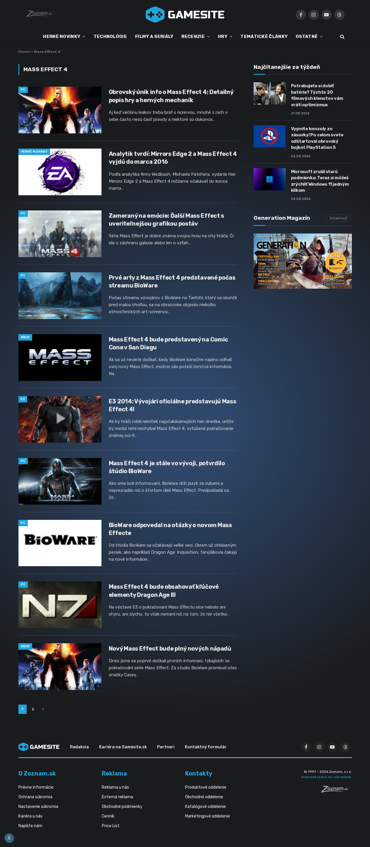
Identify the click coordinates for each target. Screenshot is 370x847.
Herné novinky (34, 152)
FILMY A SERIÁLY (154, 36)
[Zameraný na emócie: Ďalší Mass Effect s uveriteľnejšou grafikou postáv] (59, 233)
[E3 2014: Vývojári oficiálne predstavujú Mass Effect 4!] (59, 419)
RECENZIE (192, 36)
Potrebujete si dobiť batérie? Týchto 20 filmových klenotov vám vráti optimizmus (317, 95)
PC (23, 90)
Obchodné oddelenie (204, 796)
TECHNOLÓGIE (110, 36)
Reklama (114, 773)
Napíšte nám (30, 825)
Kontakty (198, 773)
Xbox (25, 337)
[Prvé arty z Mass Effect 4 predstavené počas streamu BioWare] (59, 295)
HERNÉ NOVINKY (61, 36)
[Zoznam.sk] (336, 791)
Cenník (108, 816)
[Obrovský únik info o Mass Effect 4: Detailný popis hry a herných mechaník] (59, 110)
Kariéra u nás (30, 816)
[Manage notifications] (9, 838)
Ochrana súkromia (35, 796)
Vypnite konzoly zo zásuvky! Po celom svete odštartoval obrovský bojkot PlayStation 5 (317, 138)
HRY (222, 36)
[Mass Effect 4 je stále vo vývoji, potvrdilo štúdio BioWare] (59, 481)
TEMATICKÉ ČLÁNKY (264, 36)
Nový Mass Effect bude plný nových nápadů (170, 648)
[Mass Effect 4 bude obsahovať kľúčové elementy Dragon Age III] (59, 604)
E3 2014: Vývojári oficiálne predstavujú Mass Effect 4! (172, 405)
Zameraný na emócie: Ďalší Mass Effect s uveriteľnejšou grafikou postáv (166, 219)
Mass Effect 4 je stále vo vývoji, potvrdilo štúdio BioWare (167, 467)
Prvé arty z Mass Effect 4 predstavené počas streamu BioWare (172, 281)
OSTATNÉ (307, 36)
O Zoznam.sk (37, 773)
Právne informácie (36, 787)
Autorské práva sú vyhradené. (326, 777)
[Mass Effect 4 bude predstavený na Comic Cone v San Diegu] (59, 357)
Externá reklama (117, 796)
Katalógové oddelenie (205, 806)
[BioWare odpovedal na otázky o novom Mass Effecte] (59, 543)
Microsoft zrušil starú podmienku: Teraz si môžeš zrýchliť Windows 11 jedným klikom (320, 181)
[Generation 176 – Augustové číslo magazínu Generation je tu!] (303, 261)
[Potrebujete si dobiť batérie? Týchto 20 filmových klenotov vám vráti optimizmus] (270, 93)
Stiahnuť (338, 218)
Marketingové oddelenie (207, 816)
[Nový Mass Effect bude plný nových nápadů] (59, 666)
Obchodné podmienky (122, 806)
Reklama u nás (115, 787)
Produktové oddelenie (205, 787)
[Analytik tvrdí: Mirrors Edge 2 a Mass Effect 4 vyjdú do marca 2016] (59, 172)
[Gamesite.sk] (185, 14)
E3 (23, 399)
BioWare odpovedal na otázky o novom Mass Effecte (170, 529)
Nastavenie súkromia (38, 806)
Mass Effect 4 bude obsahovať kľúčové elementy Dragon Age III (164, 590)
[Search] (342, 36)
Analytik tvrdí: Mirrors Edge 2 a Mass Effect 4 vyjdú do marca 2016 (173, 157)
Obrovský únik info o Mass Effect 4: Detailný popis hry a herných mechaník (171, 95)
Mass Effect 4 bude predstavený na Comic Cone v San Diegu (168, 343)
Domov (24, 52)
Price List (110, 825)
